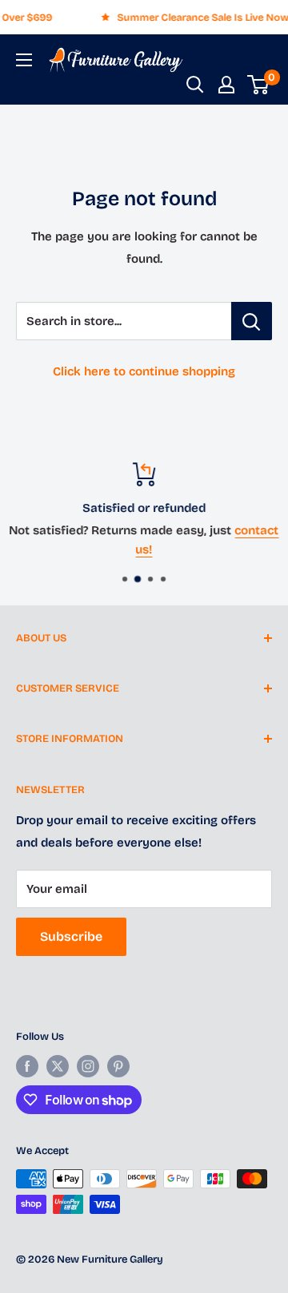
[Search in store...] (251, 321)
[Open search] (195, 84)
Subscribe (71, 936)
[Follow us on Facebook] (27, 1066)
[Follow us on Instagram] (88, 1066)
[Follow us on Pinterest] (118, 1066)
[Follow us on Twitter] (57, 1066)
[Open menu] (24, 60)
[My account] (226, 84)
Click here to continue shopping (144, 371)
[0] (259, 84)
